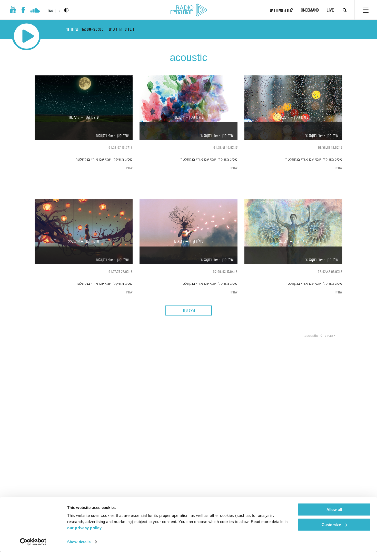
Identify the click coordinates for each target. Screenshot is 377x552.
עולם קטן (333, 136)
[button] (366, 10)
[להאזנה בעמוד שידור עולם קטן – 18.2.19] (293, 98)
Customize (331, 524)
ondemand (310, 10)
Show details (79, 542)
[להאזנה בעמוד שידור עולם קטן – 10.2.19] (188, 98)
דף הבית (332, 335)
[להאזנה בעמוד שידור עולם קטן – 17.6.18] (188, 222)
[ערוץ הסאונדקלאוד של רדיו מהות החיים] (35, 11)
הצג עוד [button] (188, 311)
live (330, 10)
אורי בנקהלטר (313, 136)
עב (58, 11)
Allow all (334, 509)
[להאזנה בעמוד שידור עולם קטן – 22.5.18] (84, 222)
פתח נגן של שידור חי (26, 36)
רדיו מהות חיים (188, 10)
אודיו (338, 168)
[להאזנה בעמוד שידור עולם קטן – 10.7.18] (84, 98)
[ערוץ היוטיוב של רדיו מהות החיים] (13, 9)
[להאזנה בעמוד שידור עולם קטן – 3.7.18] (293, 222)
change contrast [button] (66, 10)
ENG (50, 11)
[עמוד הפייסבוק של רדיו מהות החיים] (23, 10)
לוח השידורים (281, 10)
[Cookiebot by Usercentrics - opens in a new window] (33, 542)
